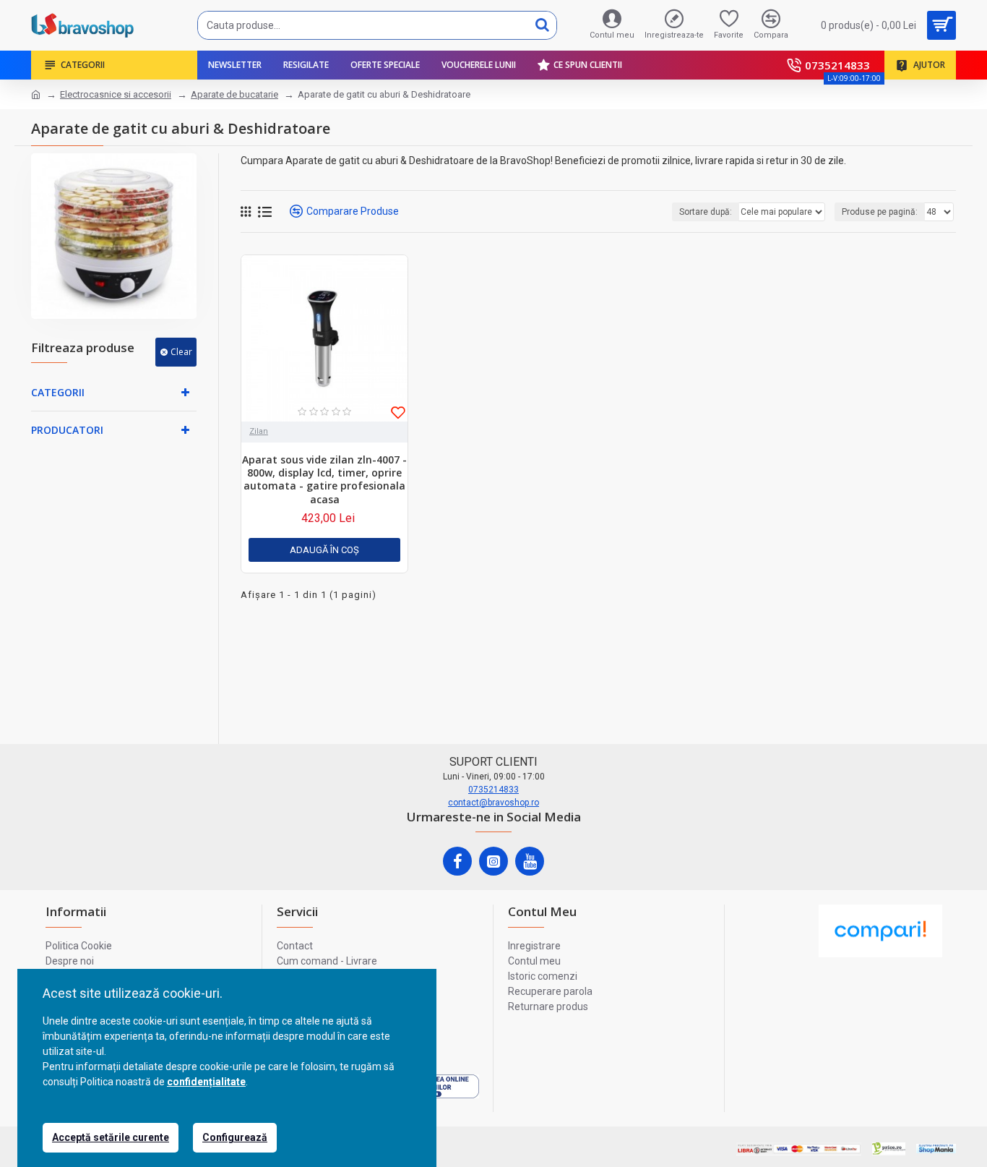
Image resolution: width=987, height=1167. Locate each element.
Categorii (58, 392)
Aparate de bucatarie (234, 94)
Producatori (67, 430)
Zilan (258, 431)
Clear (181, 352)
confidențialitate (206, 1081)
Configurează (234, 1137)
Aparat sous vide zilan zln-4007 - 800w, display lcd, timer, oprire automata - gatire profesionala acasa (324, 479)
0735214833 (493, 790)
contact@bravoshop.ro (493, 803)
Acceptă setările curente (110, 1137)
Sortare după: (705, 212)
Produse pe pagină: (880, 212)
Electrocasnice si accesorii (115, 94)
